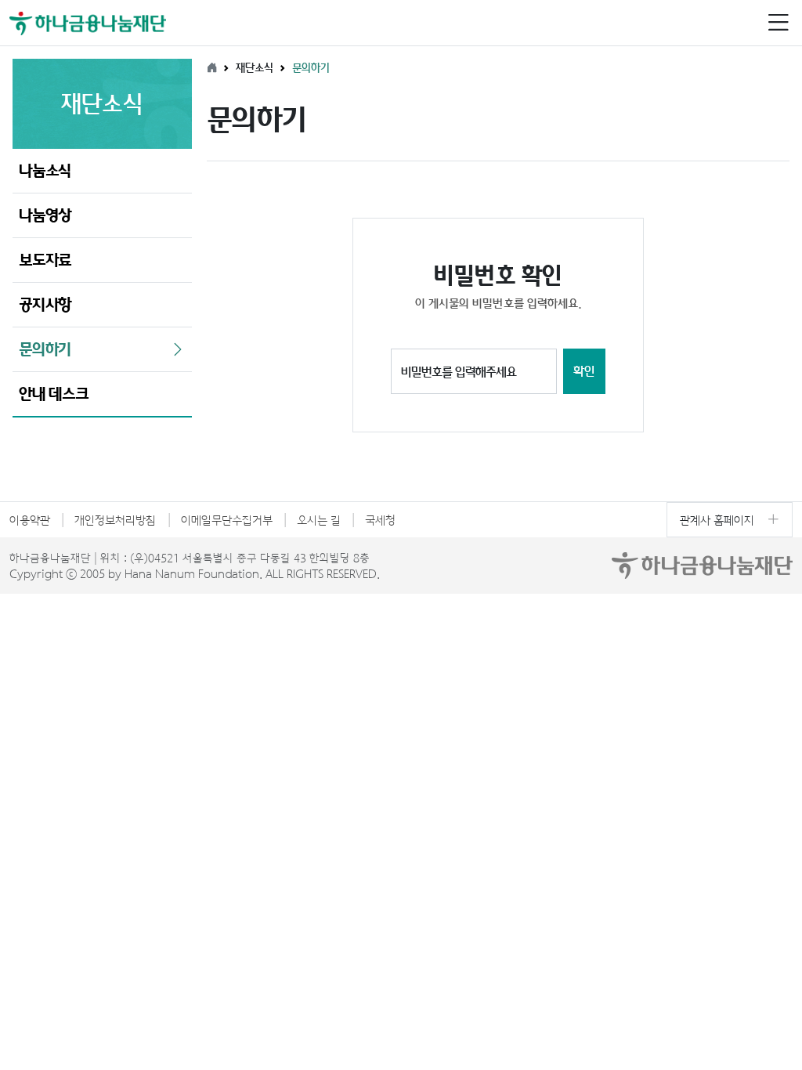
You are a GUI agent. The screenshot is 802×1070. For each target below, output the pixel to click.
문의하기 (45, 349)
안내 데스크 (54, 393)
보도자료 (45, 259)
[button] (778, 23)
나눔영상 (45, 215)
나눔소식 (45, 170)
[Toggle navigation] (778, 23)
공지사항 (45, 304)
